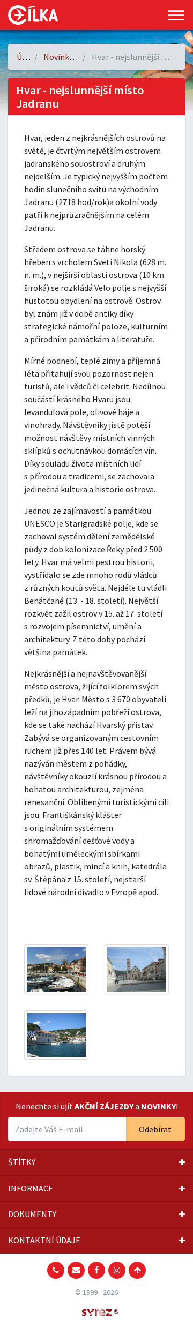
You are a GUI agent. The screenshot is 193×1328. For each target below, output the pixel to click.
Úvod (26, 56)
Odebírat (155, 1129)
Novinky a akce (70, 56)
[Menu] (176, 15)
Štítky (21, 1162)
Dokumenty (32, 1214)
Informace (30, 1188)
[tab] (96, 1162)
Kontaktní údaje (44, 1240)
